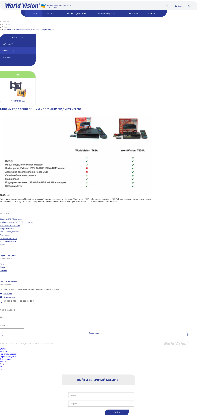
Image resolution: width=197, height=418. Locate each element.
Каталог (3, 264)
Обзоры (8, 44)
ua (1, 369)
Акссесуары (4, 235)
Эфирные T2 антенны (8, 228)
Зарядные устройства (8, 238)
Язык (2, 364)
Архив (7, 57)
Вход (179, 6)
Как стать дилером (8, 281)
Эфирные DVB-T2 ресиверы (11, 219)
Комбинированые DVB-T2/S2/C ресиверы (16, 222)
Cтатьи (2, 267)
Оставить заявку (9, 297)
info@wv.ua (7, 293)
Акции (2, 245)
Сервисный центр (8, 255)
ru (189, 6)
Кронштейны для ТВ (8, 241)
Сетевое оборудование (9, 232)
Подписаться (94, 333)
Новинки (8, 50)
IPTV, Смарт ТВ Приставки (10, 225)
